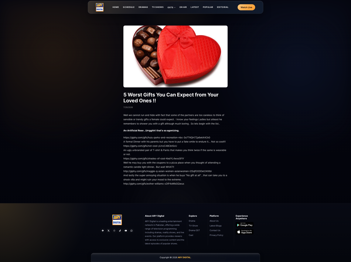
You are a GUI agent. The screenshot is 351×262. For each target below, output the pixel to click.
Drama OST (194, 230)
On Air (183, 7)
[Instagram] (114, 230)
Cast (191, 235)
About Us (214, 221)
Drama (192, 221)
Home (116, 7)
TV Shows (158, 7)
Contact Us (215, 230)
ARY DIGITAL (184, 257)
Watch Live (246, 7)
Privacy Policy (216, 235)
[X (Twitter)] (108, 230)
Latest (195, 7)
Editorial (223, 7)
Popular (208, 7)
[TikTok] (120, 230)
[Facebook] (102, 230)
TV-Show (193, 225)
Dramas (143, 7)
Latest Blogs (216, 225)
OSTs (170, 7)
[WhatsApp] (131, 230)
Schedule (129, 7)
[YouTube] (125, 230)
